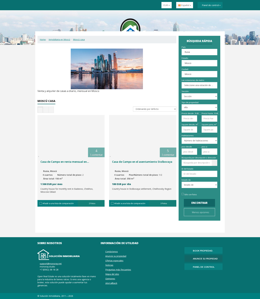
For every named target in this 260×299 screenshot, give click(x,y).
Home (43, 39)
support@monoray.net (51, 263)
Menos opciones (200, 212)
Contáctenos (111, 251)
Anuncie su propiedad (115, 256)
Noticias (109, 265)
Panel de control (210, 5)
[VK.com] (199, 277)
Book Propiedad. (203, 250)
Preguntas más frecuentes (118, 269)
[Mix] (213, 277)
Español (185, 5)
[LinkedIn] (217, 277)
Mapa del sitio (112, 274)
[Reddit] (221, 277)
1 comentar (96, 154)
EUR (166, 5)
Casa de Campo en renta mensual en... (64, 161)
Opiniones (110, 278)
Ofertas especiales (114, 260)
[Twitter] (210, 277)
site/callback (111, 283)
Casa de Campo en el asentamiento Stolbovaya (142, 161)
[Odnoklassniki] (202, 277)
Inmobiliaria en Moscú (59, 39)
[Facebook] (206, 277)
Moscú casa (79, 39)
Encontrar (199, 203)
